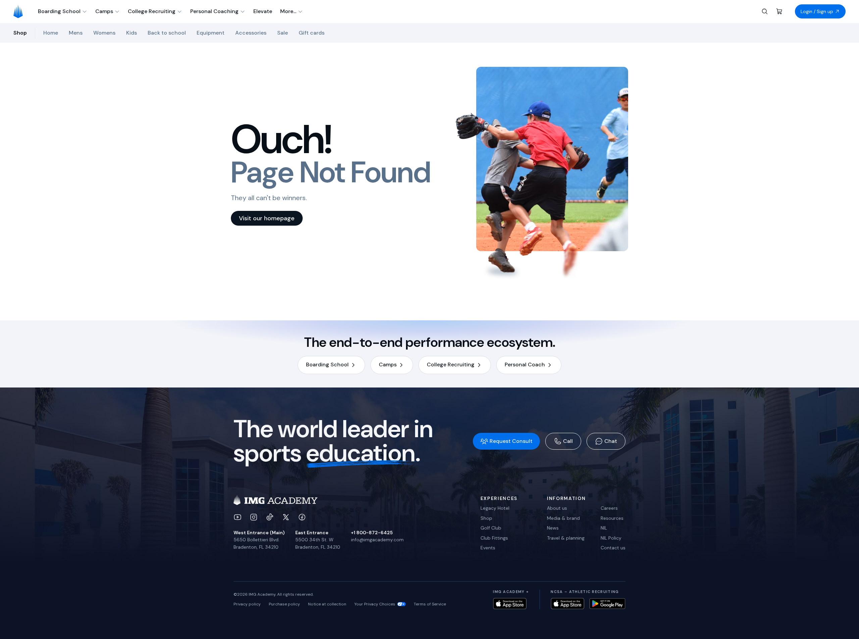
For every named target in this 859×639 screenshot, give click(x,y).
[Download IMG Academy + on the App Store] (509, 603)
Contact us (613, 548)
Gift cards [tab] (311, 32)
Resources (612, 518)
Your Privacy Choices (374, 604)
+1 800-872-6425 (372, 533)
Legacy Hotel (495, 508)
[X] (286, 517)
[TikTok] (270, 517)
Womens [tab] (104, 32)
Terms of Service (430, 604)
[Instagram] (254, 517)
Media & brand (563, 518)
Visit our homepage (267, 218)
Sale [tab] (282, 32)
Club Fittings (494, 538)
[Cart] (779, 11)
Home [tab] (50, 32)
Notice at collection (327, 604)
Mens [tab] (76, 32)
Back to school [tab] (167, 32)
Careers (609, 508)
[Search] (764, 11)
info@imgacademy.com (377, 540)
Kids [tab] (131, 32)
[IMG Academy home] (20, 11)
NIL (604, 528)
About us (557, 508)
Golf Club (491, 528)
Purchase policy (284, 604)
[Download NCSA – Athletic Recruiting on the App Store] (567, 603)
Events (488, 548)
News (553, 528)
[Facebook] (302, 517)
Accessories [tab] (250, 32)
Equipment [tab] (210, 32)
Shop (486, 518)
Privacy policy (247, 604)
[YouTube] (238, 517)
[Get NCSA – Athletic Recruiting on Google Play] (607, 603)
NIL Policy (611, 538)
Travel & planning (566, 538)
